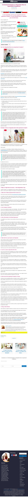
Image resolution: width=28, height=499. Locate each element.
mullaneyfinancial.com (4, 150)
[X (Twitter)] (16, 455)
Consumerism (22, 464)
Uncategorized (22, 484)
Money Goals (22, 474)
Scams (21, 481)
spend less (14, 338)
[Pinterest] (1, 332)
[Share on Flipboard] (24, 12)
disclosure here (20, 11)
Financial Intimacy (23, 470)
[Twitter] (3, 332)
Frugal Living (22, 471)
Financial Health (22, 468)
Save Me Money (22, 477)
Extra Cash (22, 467)
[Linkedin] (2, 332)
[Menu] (1, 2)
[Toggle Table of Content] (9, 44)
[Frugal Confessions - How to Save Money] (14, 1)
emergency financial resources (18, 319)
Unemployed (22, 485)
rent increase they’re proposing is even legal (19, 194)
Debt (20, 465)
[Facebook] (4, 332)
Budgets (21, 461)
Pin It (19, 22)
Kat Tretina (2, 73)
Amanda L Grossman (14, 7)
